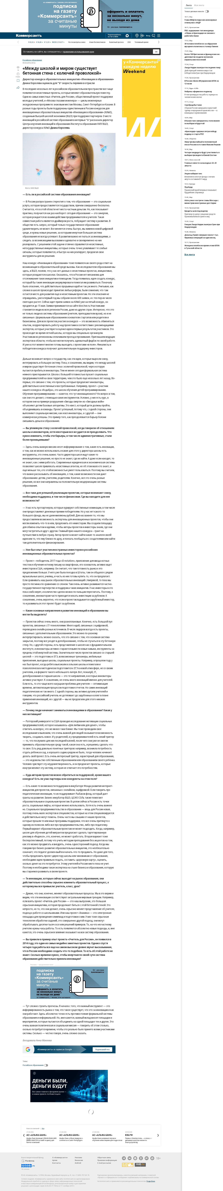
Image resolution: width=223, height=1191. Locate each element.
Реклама (78, 1157)
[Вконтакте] (130, 1158)
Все (43, 1128)
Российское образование (32, 60)
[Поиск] (154, 36)
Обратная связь (104, 1157)
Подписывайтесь (102, 1049)
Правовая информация (107, 1160)
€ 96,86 (39, 42)
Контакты (56, 1163)
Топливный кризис (142, 42)
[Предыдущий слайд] (23, 1135)
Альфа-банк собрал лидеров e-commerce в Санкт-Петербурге (71, 1139)
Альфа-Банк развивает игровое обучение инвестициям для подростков (107, 1139)
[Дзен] (135, 1158)
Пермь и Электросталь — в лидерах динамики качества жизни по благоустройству (138, 1140)
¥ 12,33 (46, 42)
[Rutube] (147, 1158)
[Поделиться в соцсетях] (18, 87)
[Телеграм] (124, 1158)
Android (78, 1163)
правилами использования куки (78, 51)
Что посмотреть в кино (76, 42)
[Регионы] (137, 36)
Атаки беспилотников (97, 42)
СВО (129, 42)
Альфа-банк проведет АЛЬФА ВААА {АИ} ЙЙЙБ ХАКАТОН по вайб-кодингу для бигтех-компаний (41, 1140)
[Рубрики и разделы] (159, 36)
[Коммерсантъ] (29, 35)
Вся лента (190, 254)
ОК (156, 51)
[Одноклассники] (141, 1158)
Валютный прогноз (116, 42)
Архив (54, 1160)
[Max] (152, 1158)
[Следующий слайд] (158, 1135)
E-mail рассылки (104, 1163)
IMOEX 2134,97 (57, 42)
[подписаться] (46, 1065)
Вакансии (79, 1160)
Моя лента (199, 5)
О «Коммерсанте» (60, 1157)
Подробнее (150, 1181)
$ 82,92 (31, 42)
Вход (148, 35)
